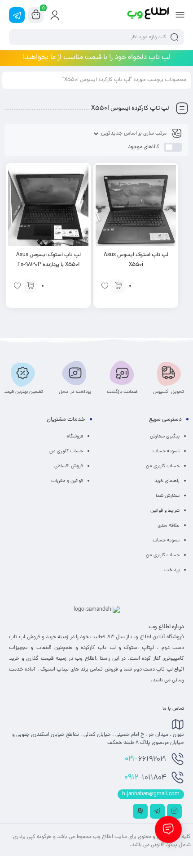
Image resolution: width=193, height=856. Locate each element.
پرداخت (172, 570)
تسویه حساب (166, 451)
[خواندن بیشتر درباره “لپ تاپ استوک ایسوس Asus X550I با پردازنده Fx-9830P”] (30, 286)
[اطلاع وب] (148, 14)
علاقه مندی (169, 525)
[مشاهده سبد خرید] (36, 15)
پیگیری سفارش (165, 436)
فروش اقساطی (68, 466)
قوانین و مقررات (67, 481)
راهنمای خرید (167, 481)
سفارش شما (168, 496)
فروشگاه (75, 436)
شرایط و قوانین (165, 510)
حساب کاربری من (163, 466)
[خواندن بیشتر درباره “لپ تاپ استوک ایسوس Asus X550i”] (118, 286)
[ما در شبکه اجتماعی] (17, 15)
